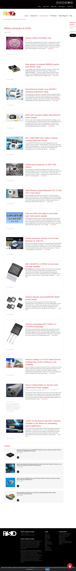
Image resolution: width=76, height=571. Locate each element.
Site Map (47, 546)
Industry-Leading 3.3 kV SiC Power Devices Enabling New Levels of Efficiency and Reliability (43, 362)
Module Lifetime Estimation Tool (38, 38)
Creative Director (62, 540)
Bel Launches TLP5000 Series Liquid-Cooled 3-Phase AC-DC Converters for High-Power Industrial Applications (38, 479)
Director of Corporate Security (65, 541)
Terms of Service (48, 550)
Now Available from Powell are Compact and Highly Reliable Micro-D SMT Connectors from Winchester (36, 493)
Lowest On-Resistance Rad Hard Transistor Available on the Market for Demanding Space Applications (43, 423)
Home (39, 6)
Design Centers (9, 19)
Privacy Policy (48, 547)
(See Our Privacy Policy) (38, 569)
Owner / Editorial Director (64, 535)
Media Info (47, 536)
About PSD (47, 535)
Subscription (62, 6)
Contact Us (47, 538)
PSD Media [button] (53, 15)
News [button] (26, 15)
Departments (47, 541)
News (46, 540)
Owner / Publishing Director (65, 533)
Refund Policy (48, 549)
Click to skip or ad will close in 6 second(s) (23, 268)
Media (53, 6)
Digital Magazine (63, 15)
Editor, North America (63, 536)
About (46, 6)
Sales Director (62, 538)
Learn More (51, 48)
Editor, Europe (62, 537)
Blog (71, 15)
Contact (70, 6)
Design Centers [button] (43, 15)
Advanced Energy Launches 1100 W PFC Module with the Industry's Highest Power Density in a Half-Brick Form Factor (39, 450)
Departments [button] (33, 15)
